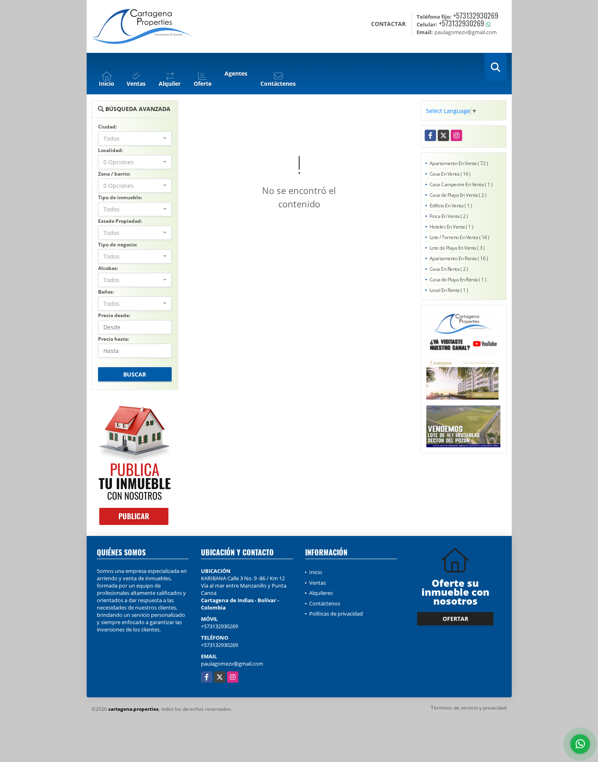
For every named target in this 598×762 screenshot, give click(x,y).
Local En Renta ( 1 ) (449, 290)
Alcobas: (108, 268)
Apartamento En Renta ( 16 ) (459, 258)
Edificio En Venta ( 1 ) (451, 205)
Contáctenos (324, 603)
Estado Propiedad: (120, 221)
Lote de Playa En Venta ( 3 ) (457, 247)
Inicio (315, 572)
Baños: (106, 291)
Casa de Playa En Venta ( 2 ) (458, 195)
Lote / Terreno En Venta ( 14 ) (459, 237)
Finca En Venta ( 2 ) (449, 216)
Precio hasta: (113, 338)
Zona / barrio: (114, 173)
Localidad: (110, 150)
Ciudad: (107, 126)
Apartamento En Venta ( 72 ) (459, 163)
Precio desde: (114, 315)
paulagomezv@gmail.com (232, 663)
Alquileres (321, 593)
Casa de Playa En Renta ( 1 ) (458, 279)
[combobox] (135, 138)
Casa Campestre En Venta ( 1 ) (461, 184)
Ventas (317, 582)
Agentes (236, 73)
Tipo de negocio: (117, 244)
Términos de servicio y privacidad (468, 707)
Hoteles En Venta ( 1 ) (452, 226)
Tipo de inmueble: (120, 197)
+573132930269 (475, 15)
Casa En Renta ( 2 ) (449, 269)
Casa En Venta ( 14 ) (450, 173)
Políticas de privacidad (336, 613)
